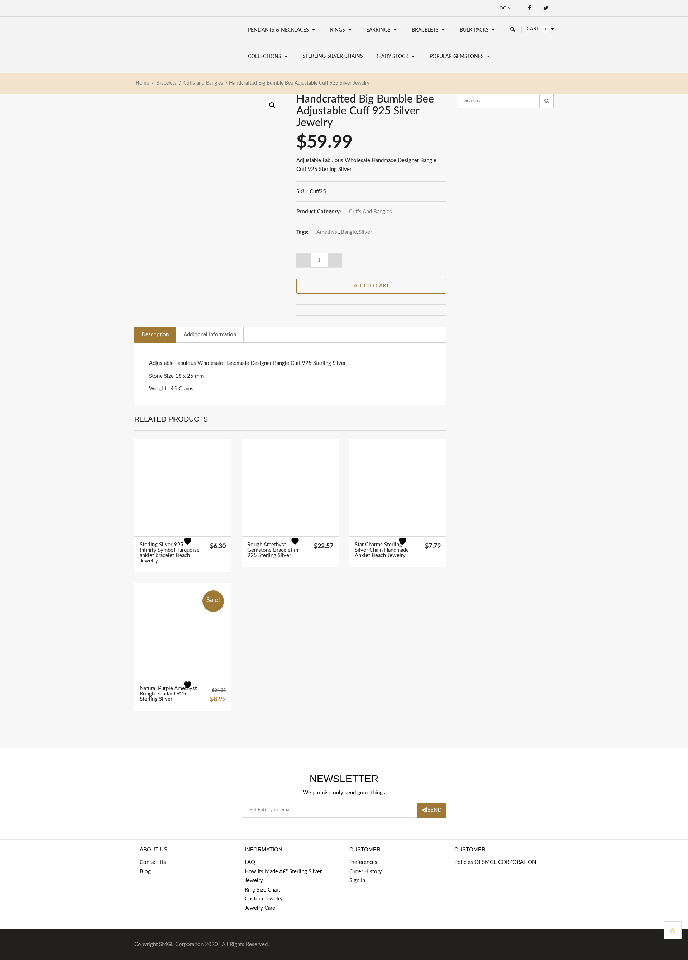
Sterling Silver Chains (332, 56)
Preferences (363, 862)
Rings (337, 30)
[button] (272, 105)
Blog (145, 871)
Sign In (357, 880)
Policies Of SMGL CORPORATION (495, 862)
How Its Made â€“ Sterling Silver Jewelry (283, 876)
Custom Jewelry (264, 899)
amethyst (327, 232)
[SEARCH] (546, 101)
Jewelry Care (260, 908)
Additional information (209, 334)
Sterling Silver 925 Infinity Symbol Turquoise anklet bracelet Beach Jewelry (170, 553)
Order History (365, 871)
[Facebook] (529, 8)
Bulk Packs (474, 30)
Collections (264, 56)
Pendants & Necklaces (278, 30)
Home (142, 83)
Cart (533, 29)
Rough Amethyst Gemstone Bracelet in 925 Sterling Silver (272, 550)
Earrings (378, 30)
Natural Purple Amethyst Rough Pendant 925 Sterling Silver (168, 694)
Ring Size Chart (262, 890)
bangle (349, 232)
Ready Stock (391, 56)
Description (155, 334)
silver (365, 232)
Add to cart (371, 286)
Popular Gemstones (457, 56)
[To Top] (673, 930)
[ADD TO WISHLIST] (192, 546)
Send (434, 810)
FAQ (250, 862)
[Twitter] (546, 8)
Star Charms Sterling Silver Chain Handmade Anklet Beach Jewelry (382, 550)
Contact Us (153, 862)
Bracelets (425, 30)
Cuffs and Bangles (203, 83)
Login (504, 8)
